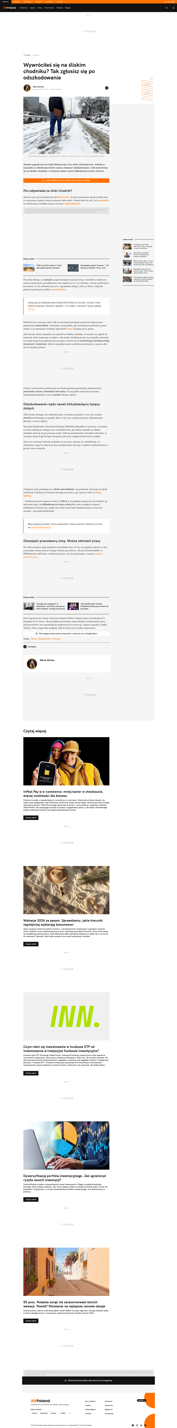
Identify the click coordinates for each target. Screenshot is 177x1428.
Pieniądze (59, 8)
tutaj (93, 212)
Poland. (5, 1)
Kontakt (88, 1413)
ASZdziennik (27, 1)
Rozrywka (60, 1)
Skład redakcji (90, 1409)
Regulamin (109, 1409)
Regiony (32, 8)
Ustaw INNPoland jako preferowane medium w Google (68, 180)
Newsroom (109, 1405)
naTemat (16, 1)
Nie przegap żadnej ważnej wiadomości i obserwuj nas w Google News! (68, 633)
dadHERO (49, 1)
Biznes (40, 8)
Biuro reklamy (90, 1401)
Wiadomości (24, 8)
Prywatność (109, 1413)
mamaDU (38, 1)
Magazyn (68, 8)
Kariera (88, 1405)
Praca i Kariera (49, 8)
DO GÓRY (141, 1400)
